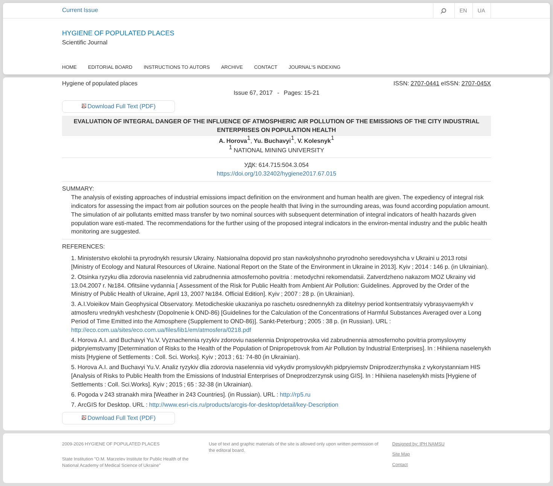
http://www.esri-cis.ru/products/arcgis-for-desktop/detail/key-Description (243, 405)
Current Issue (80, 10)
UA (481, 11)
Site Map (401, 454)
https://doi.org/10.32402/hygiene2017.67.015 (276, 174)
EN (463, 11)
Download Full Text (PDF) (122, 106)
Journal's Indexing (314, 67)
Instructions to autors (177, 67)
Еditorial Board (110, 67)
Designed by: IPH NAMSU (418, 444)
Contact (265, 67)
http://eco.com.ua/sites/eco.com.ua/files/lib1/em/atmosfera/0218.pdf (161, 330)
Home (69, 67)
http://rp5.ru (295, 395)
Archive (232, 67)
